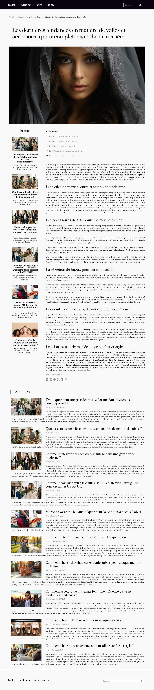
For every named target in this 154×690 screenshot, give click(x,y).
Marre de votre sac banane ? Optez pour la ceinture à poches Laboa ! (25, 306)
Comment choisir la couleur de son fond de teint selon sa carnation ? (25, 342)
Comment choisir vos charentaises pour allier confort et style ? (90, 646)
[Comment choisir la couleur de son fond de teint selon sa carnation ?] (25, 330)
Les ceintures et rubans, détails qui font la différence (65, 151)
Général (51, 5)
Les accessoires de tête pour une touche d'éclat (64, 141)
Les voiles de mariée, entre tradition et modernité (64, 136)
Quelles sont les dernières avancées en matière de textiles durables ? (25, 194)
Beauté (39, 5)
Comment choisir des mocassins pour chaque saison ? (83, 620)
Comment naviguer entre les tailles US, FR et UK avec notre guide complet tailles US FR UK (25, 269)
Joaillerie (11, 5)
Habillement (25, 5)
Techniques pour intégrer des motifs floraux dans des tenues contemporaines (25, 158)
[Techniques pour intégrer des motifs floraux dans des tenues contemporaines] (25, 144)
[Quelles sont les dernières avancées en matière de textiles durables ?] (25, 181)
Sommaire (53, 131)
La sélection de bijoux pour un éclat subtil (62, 146)
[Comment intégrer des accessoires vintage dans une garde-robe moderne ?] (25, 217)
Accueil (11, 17)
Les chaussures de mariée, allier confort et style (64, 156)
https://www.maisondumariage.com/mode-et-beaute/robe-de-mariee (80, 337)
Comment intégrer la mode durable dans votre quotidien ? (87, 537)
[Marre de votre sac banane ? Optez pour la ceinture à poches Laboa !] (25, 292)
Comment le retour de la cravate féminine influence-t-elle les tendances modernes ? (88, 593)
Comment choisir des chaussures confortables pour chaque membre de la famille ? (94, 564)
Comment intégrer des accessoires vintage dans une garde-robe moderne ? (25, 231)
